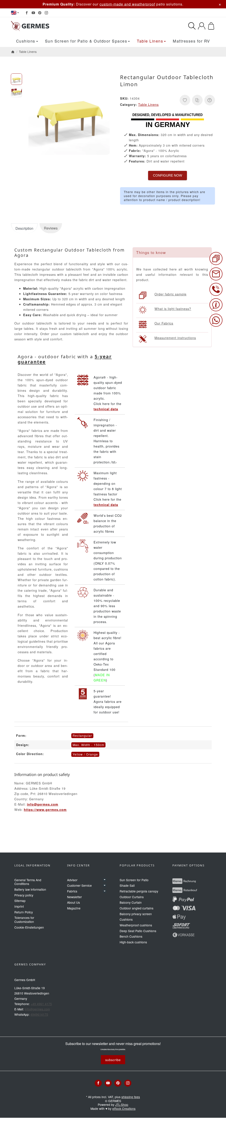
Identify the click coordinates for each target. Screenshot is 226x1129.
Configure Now (167, 175)
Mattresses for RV (191, 41)
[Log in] (201, 26)
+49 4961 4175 (41, 1004)
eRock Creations (124, 1108)
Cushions (25, 41)
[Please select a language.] (15, 13)
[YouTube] (33, 13)
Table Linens (150, 41)
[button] (16, 79)
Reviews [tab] (51, 228)
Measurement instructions (175, 337)
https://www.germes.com (45, 809)
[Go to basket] (211, 26)
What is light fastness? (172, 308)
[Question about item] (209, 100)
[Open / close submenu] (104, 880)
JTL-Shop (121, 1104)
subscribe (113, 1059)
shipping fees (130, 1097)
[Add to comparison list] (197, 100)
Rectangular (82, 735)
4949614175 (39, 1014)
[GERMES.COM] (57, 26)
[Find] (192, 26)
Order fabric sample (170, 294)
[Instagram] (46, 13)
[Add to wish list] (185, 100)
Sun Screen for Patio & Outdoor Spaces (86, 41)
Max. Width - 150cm (88, 745)
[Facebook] (26, 13)
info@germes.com (42, 804)
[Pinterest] (39, 13)
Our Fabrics (163, 323)
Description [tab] (24, 228)
